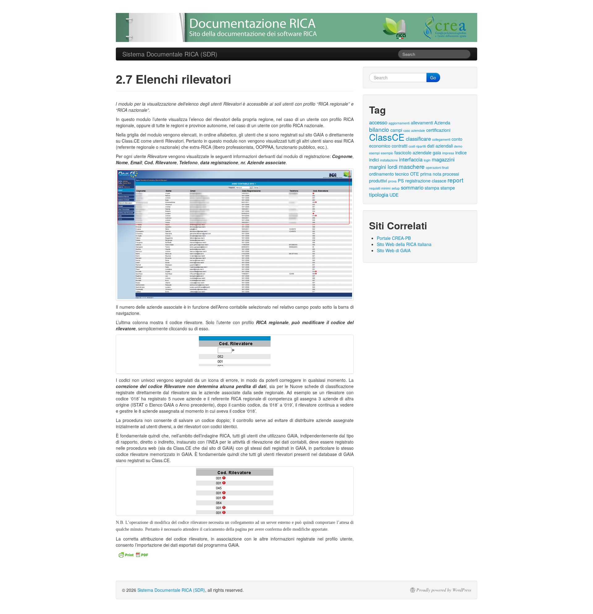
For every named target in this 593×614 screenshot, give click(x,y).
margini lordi (383, 166)
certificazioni (438, 130)
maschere (412, 166)
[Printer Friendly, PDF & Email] (134, 554)
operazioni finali (437, 167)
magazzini (443, 159)
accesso (378, 122)
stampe (447, 187)
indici (374, 159)
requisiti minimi (379, 188)
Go (433, 77)
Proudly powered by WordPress (443, 589)
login (427, 160)
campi (396, 130)
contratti (399, 145)
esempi (374, 153)
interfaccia (411, 159)
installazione (389, 160)
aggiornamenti (399, 123)
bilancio (379, 129)
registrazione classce (425, 180)
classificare (418, 138)
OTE (414, 173)
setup (396, 188)
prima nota (430, 173)
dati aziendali (440, 145)
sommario (412, 187)
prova (392, 181)
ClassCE (387, 136)
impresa (448, 153)
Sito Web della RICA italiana (404, 244)
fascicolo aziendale (412, 152)
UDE (394, 194)
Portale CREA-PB (394, 238)
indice (461, 152)
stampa (432, 187)
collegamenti (441, 139)
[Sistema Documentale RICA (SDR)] (296, 27)
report (455, 180)
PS (401, 180)
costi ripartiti (417, 146)
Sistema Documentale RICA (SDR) (171, 590)
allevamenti (422, 122)
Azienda (442, 122)
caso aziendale (414, 130)
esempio (387, 153)
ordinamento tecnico (389, 173)
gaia (437, 152)
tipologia (378, 194)
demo (458, 146)
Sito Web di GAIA (393, 250)
